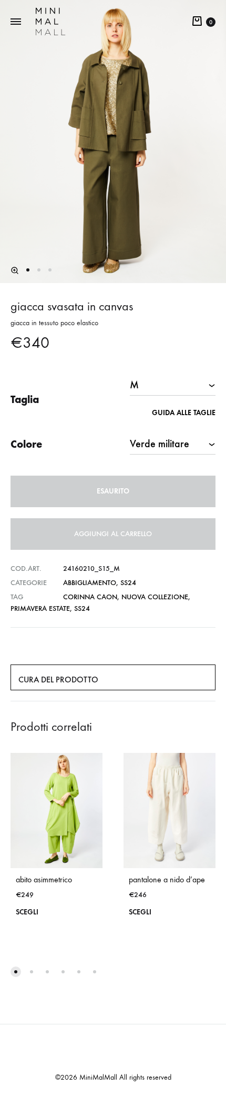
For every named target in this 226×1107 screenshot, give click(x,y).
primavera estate (40, 608)
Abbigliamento (89, 582)
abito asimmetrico (44, 879)
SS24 (128, 582)
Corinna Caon (90, 596)
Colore (26, 444)
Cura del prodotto (58, 680)
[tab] (113, 677)
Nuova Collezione (154, 596)
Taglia (25, 399)
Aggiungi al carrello (113, 533)
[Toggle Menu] (16, 22)
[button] (15, 270)
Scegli (27, 912)
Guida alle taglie (183, 412)
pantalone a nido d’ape (167, 879)
